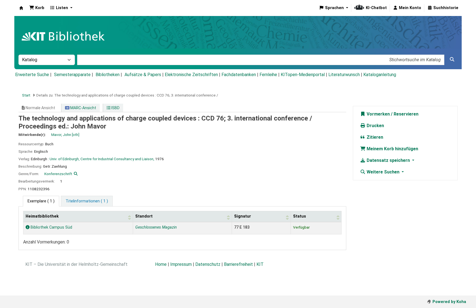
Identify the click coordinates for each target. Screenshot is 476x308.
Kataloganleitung (379, 74)
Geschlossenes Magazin (156, 227)
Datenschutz (207, 264)
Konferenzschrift (58, 174)
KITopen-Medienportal (303, 74)
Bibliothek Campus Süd (50, 227)
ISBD (115, 108)
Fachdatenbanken (238, 74)
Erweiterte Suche (32, 74)
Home (161, 264)
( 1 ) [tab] (41, 201)
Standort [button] (144, 216)
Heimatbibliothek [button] (42, 216)
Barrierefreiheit (238, 264)
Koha (21, 8)
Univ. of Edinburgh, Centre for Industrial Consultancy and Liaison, (102, 159)
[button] (37, 8)
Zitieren (374, 137)
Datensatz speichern (388, 160)
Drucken (375, 125)
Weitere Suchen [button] (383, 172)
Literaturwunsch (344, 74)
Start (26, 95)
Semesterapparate (72, 74)
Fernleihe (268, 74)
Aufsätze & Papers (143, 74)
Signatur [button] (242, 216)
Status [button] (299, 216)
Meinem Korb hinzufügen (392, 148)
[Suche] (452, 60)
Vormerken (378, 114)
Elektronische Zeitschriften (191, 74)
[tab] (87, 201)
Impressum (181, 264)
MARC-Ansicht (82, 108)
